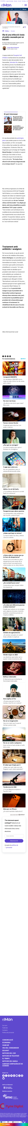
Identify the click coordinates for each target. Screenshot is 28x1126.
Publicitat (5, 1028)
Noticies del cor (9, 1053)
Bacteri (15, 1)
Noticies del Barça (10, 1061)
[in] (14, 1076)
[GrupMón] (14, 1124)
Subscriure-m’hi (14, 840)
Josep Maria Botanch (13, 47)
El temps (5, 1058)
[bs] (3, 1079)
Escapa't (5, 1050)
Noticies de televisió (10, 1056)
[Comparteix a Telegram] (10, 356)
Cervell (19, 1)
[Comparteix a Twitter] (3, 356)
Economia (6, 1042)
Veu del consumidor (10, 1048)
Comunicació (7, 1040)
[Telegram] (11, 1076)
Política (7, 31)
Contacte (5, 1030)
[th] (22, 1076)
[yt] (17, 1076)
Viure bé (5, 1045)
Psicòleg (24, 1)
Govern (13, 31)
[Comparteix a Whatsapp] (8, 356)
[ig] (9, 1076)
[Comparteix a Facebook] (5, 356)
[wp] (19, 1076)
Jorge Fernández (9, 1)
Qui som (4, 1025)
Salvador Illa (14, 62)
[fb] (3, 1076)
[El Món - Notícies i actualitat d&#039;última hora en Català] (5, 7)
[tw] (6, 1076)
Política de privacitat (8, 1032)
